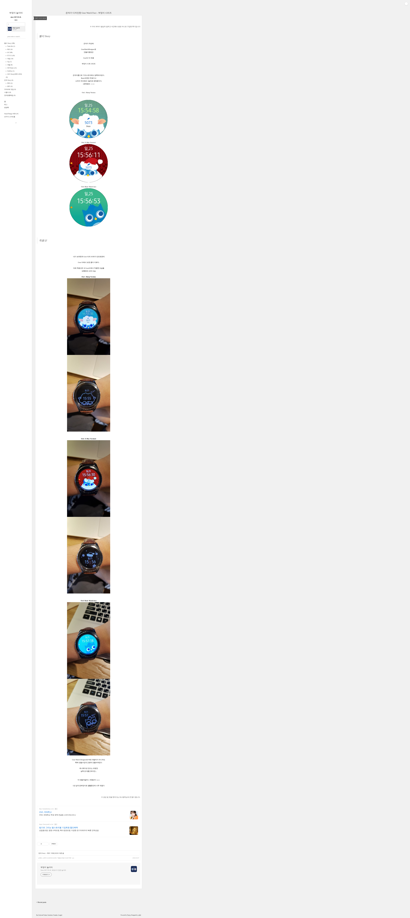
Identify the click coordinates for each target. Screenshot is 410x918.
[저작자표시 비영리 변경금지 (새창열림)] (61, 844)
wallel (139, 915)
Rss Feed (38, 915)
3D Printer (12, 68)
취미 (9, 83)
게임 (10, 58)
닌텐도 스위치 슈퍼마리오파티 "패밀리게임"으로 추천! (54, 858)
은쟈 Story (8, 80)
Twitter (45, 915)
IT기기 (11, 55)
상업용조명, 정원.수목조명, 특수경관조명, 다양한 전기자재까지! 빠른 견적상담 (69, 830)
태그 (5, 104)
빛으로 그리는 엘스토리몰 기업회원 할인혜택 (58, 828)
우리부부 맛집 (10, 89)
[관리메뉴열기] (406, 3)
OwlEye (10, 71)
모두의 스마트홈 (9, 117)
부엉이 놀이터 (16, 13)
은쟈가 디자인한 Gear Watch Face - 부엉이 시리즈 (89, 13)
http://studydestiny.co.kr (46, 809)
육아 (9, 49)
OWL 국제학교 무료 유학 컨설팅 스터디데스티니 (57, 815)
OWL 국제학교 (45, 812)
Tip (9, 62)
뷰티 (9, 86)
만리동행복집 (9, 95)
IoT (9, 52)
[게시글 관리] (46, 844)
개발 (9, 65)
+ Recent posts (41, 902)
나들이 (7, 92)
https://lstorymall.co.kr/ (46, 824)
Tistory (129, 915)
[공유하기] (43, 844)
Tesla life (11, 46)
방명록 (6, 107)
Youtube (55, 915)
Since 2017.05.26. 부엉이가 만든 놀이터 (53, 870)
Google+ (60, 915)
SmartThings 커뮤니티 (11, 114)
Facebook (50, 915)
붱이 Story (9, 43)
